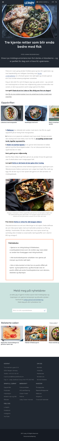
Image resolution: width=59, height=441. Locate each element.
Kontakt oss (40, 376)
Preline (22, 396)
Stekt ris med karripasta (16, 145)
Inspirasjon (19, 5)
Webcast (39, 393)
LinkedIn (6, 407)
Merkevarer (40, 373)
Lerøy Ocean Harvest (26, 399)
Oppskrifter (7, 387)
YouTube (6, 416)
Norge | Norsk (43, 2)
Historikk (39, 370)
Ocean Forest (24, 393)
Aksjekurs (39, 396)
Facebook (7, 410)
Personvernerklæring (29, 436)
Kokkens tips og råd (10, 396)
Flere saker (53, 323)
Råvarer (6, 399)
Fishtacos (10, 130)
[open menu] (3, 2)
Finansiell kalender (42, 399)
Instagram (7, 413)
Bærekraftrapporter (42, 390)
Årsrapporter (40, 387)
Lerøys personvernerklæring (33, 300)
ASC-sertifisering (25, 390)
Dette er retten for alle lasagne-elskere (28, 222)
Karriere (39, 367)
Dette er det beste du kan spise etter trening (28, 163)
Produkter (7, 390)
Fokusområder (24, 387)
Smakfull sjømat (8, 5)
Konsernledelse (42, 379)
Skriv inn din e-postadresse (21, 307)
